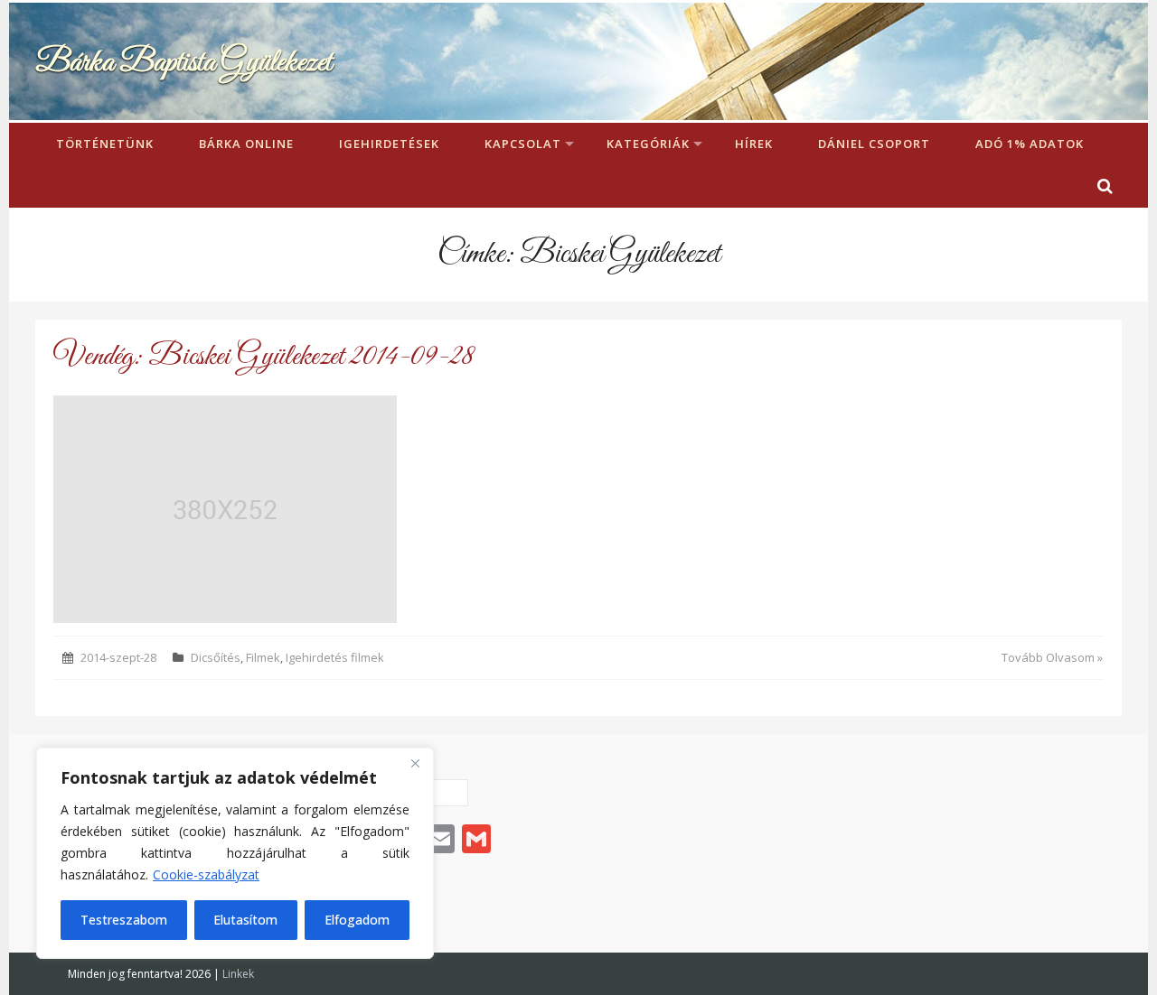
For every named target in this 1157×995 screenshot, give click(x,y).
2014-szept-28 (118, 657)
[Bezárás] (415, 763)
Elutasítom (245, 919)
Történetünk (105, 143)
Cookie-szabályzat (206, 874)
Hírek (754, 143)
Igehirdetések (389, 143)
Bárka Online (246, 143)
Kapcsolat (522, 143)
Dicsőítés (215, 657)
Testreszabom (123, 919)
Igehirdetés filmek (335, 657)
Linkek (238, 973)
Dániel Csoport (874, 143)
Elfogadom (357, 919)
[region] (235, 853)
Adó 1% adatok (1029, 143)
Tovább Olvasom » (1052, 657)
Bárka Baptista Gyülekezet (183, 62)
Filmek (263, 657)
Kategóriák (648, 143)
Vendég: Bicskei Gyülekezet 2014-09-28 (263, 357)
